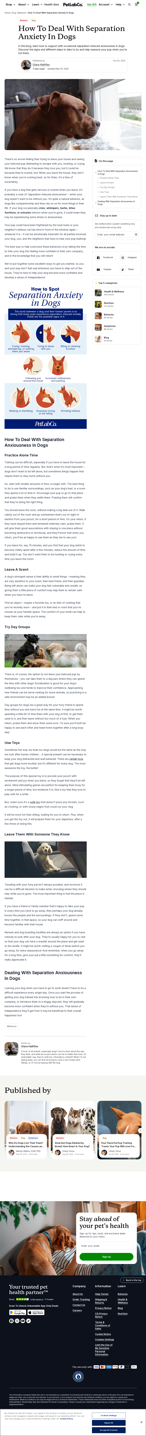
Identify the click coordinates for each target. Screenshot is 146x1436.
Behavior (22, 13)
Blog (120, 1308)
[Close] (141, 1422)
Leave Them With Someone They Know (119, 196)
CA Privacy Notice (101, 1315)
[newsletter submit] (136, 234)
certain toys (76, 758)
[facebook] (11, 1321)
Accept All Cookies (109, 1430)
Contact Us (79, 1305)
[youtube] (23, 1321)
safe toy (35, 802)
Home (7, 13)
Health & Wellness (123, 1301)
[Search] (129, 4)
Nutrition (123, 1313)
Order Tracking (81, 1299)
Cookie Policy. (66, 1419)
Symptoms (33, 1138)
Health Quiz (51, 4)
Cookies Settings (104, 1339)
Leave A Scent (107, 182)
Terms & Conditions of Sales (102, 1325)
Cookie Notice (103, 1334)
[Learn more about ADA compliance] (78, 1376)
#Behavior (12, 1026)
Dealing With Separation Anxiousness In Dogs (116, 202)
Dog (14, 13)
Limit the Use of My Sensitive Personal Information (103, 1349)
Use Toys (104, 192)
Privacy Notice (103, 1308)
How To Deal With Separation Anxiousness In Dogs (118, 172)
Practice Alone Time (109, 178)
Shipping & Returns (101, 1301)
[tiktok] (28, 1321)
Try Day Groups (107, 187)
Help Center (102, 1294)
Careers (77, 1310)
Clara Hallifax (41, 64)
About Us (78, 1294)
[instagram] (17, 1321)
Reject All (108, 1423)
